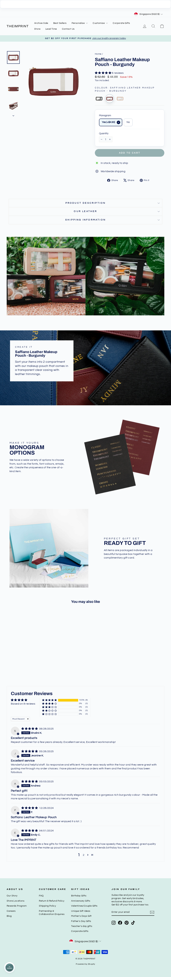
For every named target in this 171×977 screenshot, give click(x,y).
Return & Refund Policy (51, 901)
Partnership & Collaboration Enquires (51, 912)
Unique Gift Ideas (80, 911)
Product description (85, 203)
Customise (99, 23)
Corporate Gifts (121, 23)
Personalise (78, 23)
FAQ (41, 896)
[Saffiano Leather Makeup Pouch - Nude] (120, 98)
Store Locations (15, 901)
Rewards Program (17, 906)
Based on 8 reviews (23, 703)
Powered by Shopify (85, 964)
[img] (29, 728)
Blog (9, 916)
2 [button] (83, 855)
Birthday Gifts (78, 896)
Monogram (105, 115)
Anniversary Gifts (80, 901)
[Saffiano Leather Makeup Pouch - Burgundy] (109, 98)
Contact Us (68, 29)
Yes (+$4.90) (108, 122)
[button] (103, 73)
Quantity (103, 133)
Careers (11, 911)
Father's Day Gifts (81, 921)
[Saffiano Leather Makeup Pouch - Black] (99, 98)
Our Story (12, 896)
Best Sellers (60, 23)
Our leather (85, 211)
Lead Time (51, 29)
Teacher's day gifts (81, 926)
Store (37, 29)
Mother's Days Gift (81, 916)
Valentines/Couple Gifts (84, 906)
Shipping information (85, 220)
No (128, 122)
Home (98, 54)
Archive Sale (41, 23)
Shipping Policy (47, 906)
